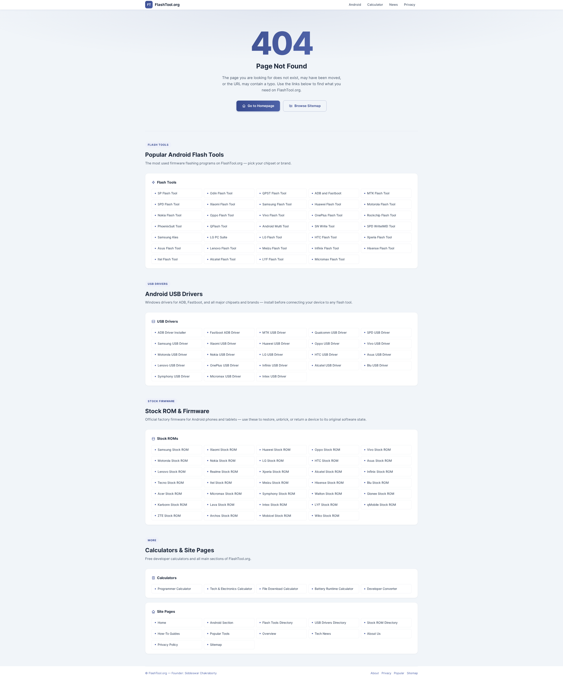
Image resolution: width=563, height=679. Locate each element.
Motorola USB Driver (172, 354)
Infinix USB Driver (274, 365)
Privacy (409, 5)
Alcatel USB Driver (328, 365)
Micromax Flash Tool (329, 259)
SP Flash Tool (167, 193)
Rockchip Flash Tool (381, 215)
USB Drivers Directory (330, 622)
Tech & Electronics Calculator (231, 589)
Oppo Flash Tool (222, 215)
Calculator (375, 5)
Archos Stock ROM (224, 515)
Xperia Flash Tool (379, 237)
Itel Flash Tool (167, 259)
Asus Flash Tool (169, 248)
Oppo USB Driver (327, 343)
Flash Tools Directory (277, 622)
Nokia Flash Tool (169, 215)
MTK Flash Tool (378, 193)
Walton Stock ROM (328, 493)
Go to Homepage (261, 106)
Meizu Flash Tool (274, 248)
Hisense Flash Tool (380, 248)
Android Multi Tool (275, 226)
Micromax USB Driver (225, 376)
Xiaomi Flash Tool (222, 204)
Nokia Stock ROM (223, 460)
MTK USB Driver (274, 332)
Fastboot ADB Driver (225, 332)
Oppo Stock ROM (327, 449)
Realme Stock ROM (224, 471)
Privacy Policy (168, 644)
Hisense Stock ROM (329, 482)
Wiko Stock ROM (327, 515)
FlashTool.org (163, 4)
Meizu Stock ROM (275, 482)
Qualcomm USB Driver (331, 332)
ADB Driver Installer (172, 332)
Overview (269, 633)
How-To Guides (169, 633)
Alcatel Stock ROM (328, 471)
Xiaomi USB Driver (223, 343)
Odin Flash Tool (221, 193)
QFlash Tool (218, 226)
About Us (374, 633)
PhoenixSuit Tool (169, 226)
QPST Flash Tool (274, 193)
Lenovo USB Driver (171, 365)
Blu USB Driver (377, 365)
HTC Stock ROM (326, 460)
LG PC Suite (218, 237)
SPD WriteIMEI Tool (381, 226)
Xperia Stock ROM (275, 471)
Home (162, 622)
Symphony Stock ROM (278, 493)
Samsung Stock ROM (173, 449)
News (393, 5)
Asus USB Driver (379, 354)
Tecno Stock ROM (171, 482)
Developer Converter (382, 589)
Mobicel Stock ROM (276, 515)
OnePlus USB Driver (224, 365)
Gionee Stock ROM (380, 493)
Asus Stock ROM (379, 460)
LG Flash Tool (272, 237)
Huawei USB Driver (276, 343)
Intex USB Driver (274, 376)
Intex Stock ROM (274, 504)
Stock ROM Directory (382, 622)
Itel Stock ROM (221, 482)
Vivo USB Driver (378, 343)
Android (355, 5)
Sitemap (216, 644)
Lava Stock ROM (222, 504)
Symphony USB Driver (174, 376)
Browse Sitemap (307, 106)
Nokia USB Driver (222, 354)
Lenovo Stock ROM (172, 471)
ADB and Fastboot (328, 193)
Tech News (323, 633)
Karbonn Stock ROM (172, 504)
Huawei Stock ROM (276, 449)
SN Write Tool (324, 226)
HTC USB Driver (326, 354)
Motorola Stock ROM (173, 460)
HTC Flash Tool (325, 237)
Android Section (221, 622)
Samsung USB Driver (173, 343)
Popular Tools (220, 633)
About (375, 673)
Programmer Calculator (174, 589)
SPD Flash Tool (168, 204)
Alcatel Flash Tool (222, 259)
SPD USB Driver (378, 332)
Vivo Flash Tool (273, 215)
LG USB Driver (272, 354)
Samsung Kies (168, 237)
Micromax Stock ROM (226, 493)
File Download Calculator (280, 589)
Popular (399, 673)
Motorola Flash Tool (381, 204)
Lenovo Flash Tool (223, 248)
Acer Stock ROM (170, 493)
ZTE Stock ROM (169, 515)
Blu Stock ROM (378, 482)
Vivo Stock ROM (379, 449)
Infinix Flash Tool (327, 248)
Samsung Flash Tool (276, 204)
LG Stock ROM (273, 460)
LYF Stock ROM (326, 504)
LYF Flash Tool (272, 259)
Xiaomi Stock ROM (223, 449)
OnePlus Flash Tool (328, 215)
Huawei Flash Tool (328, 204)
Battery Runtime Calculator (334, 589)
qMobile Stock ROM (381, 504)
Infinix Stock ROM (380, 471)
